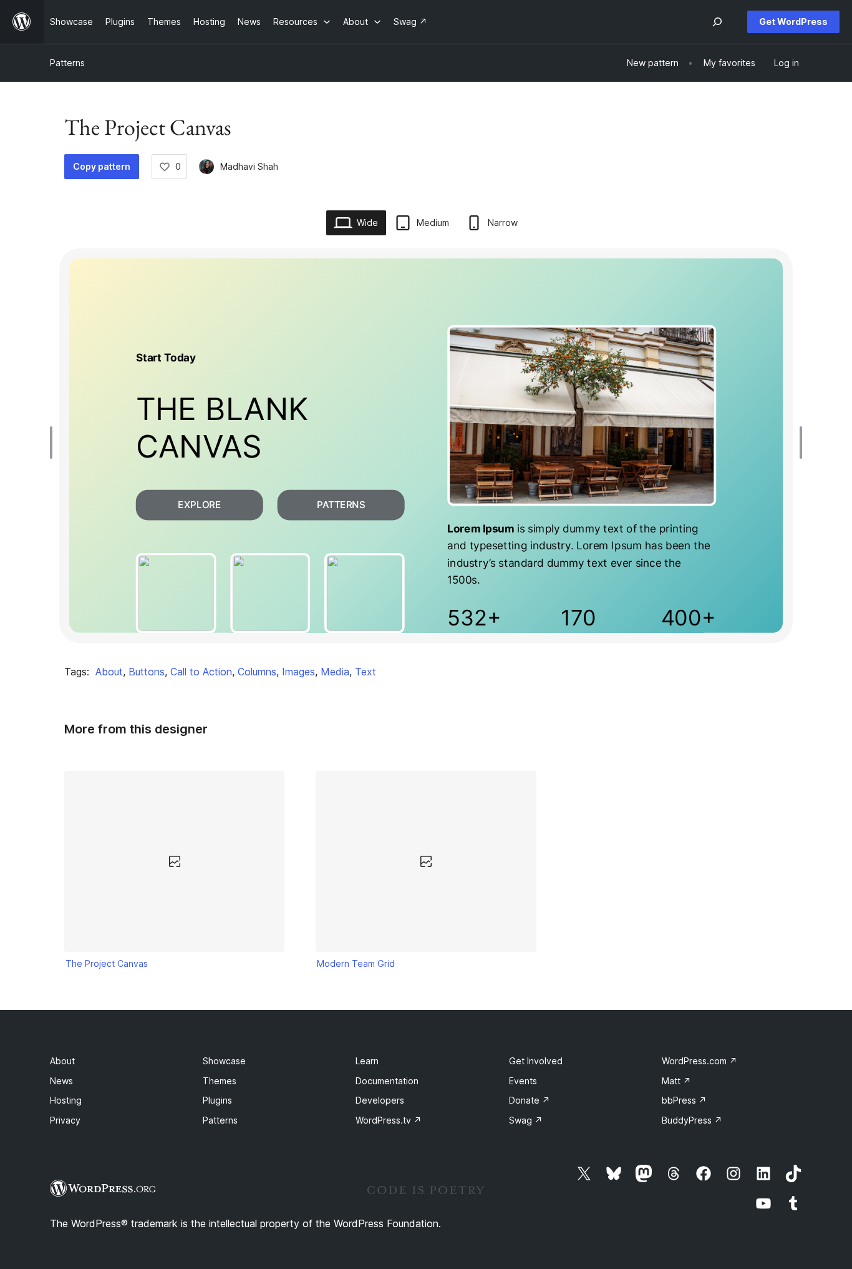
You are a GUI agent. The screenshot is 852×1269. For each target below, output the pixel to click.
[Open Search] (717, 22)
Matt (676, 1080)
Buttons (146, 671)
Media (335, 671)
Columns (257, 671)
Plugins (217, 1100)
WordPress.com (699, 1061)
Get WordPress (793, 21)
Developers (380, 1100)
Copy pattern (101, 166)
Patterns (67, 62)
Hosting (66, 1100)
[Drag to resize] (54, 442)
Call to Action (201, 671)
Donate (529, 1100)
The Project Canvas (106, 963)
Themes (219, 1080)
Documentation (387, 1080)
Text (365, 671)
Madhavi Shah (249, 166)
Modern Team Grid (356, 963)
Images (298, 671)
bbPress (684, 1100)
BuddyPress (692, 1120)
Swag (526, 1120)
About (109, 671)
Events (523, 1080)
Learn (367, 1061)
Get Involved (536, 1061)
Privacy (65, 1120)
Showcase (224, 1061)
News (61, 1080)
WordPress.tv (389, 1120)
